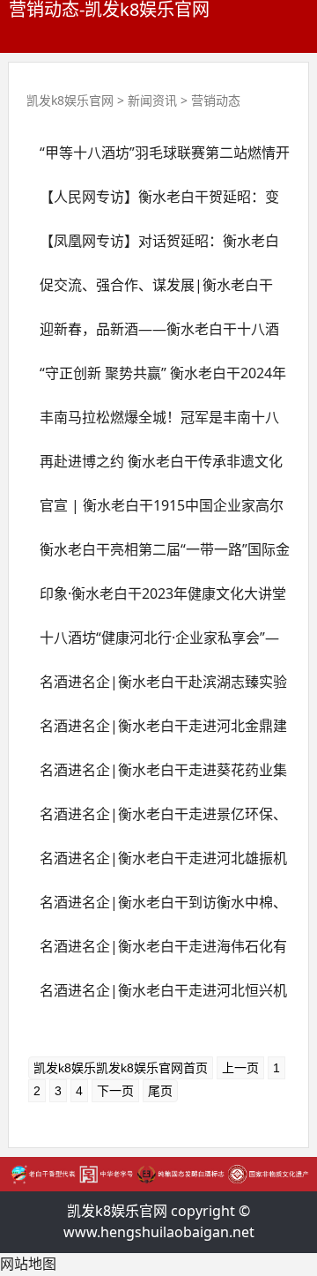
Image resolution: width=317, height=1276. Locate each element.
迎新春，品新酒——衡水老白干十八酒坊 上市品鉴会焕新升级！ (152, 335)
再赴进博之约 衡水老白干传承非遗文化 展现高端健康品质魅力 (154, 467)
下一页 (115, 1091)
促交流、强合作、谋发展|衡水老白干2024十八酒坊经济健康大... (149, 291)
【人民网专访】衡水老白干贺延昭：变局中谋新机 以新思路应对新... (152, 203)
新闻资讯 (152, 100)
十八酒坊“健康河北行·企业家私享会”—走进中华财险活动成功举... (152, 644)
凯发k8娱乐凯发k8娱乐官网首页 (120, 1068)
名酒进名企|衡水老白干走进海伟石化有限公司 (156, 952)
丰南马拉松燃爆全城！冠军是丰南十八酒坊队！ (152, 423)
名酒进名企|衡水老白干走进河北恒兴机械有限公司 (156, 996)
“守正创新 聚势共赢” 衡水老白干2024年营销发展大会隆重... (156, 379)
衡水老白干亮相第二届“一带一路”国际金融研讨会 (158, 555)
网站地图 (28, 1263)
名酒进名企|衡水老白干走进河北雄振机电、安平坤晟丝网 (156, 864)
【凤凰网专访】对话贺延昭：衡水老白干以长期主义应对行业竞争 (152, 247)
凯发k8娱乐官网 (70, 100)
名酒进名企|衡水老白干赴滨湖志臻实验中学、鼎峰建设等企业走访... (156, 688)
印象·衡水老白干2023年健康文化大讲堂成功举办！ (156, 600)
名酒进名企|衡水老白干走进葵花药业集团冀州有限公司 (156, 776)
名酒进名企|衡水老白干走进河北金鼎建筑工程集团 (156, 732)
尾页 (160, 1091)
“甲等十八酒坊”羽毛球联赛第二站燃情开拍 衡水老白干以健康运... (158, 159)
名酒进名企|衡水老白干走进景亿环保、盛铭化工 (156, 820)
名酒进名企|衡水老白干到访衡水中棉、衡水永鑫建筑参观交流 (156, 908)
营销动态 (215, 100)
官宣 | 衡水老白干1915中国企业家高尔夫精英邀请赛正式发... (155, 511)
